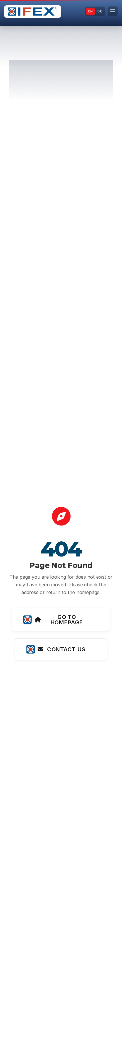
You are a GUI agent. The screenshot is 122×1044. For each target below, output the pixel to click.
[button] (112, 11)
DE (99, 11)
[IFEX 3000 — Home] (32, 11)
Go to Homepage (67, 619)
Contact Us (66, 649)
